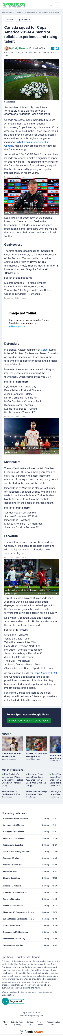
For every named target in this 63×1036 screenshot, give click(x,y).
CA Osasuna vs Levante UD (15, 892)
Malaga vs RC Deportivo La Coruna (18, 912)
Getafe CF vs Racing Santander (17, 851)
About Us (5, 1023)
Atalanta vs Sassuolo (12, 865)
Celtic (44, 349)
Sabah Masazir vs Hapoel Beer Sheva (19, 919)
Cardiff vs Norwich (11, 925)
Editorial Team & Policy (17, 1023)
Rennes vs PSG (10, 871)
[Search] (50, 5)
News (5, 733)
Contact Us (30, 1023)
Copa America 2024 (45, 673)
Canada (9, 19)
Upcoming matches (13, 813)
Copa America (23, 19)
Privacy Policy (40, 1023)
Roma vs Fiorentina (11, 899)
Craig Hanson (20, 48)
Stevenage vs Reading (13, 945)
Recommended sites (53, 1023)
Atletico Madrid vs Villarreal (15, 818)
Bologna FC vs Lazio (12, 886)
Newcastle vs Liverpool (13, 832)
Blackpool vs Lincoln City (14, 938)
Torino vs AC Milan (11, 858)
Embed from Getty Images (15, 177)
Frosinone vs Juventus (13, 845)
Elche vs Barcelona (11, 878)
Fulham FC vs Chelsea (13, 905)
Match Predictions (13, 769)
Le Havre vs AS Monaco (13, 825)
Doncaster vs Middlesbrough (16, 932)
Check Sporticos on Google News (28, 720)
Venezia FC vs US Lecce (13, 838)
